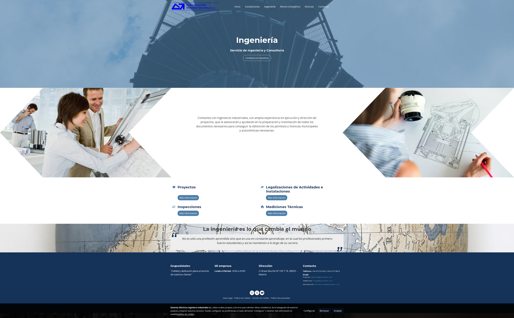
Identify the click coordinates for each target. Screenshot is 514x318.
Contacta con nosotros (257, 57)
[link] (194, 7)
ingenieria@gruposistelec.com (321, 277)
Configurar (309, 310)
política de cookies (186, 314)
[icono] (174, 187)
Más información (257, 138)
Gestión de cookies (260, 298)
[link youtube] (262, 292)
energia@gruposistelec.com (323, 281)
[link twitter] (257, 292)
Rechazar (324, 310)
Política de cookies (242, 298)
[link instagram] (252, 292)
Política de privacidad (280, 298)
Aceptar (338, 310)
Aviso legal (228, 298)
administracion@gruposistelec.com (326, 284)
